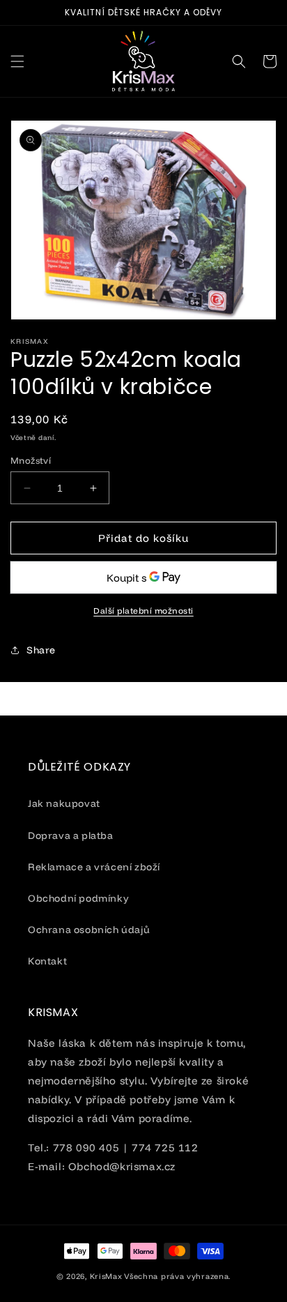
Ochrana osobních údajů (89, 929)
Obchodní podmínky (78, 898)
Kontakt (47, 961)
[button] (17, 61)
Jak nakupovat (64, 803)
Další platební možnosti (143, 610)
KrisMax (106, 1276)
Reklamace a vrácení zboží (94, 867)
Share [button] (41, 650)
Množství (30, 460)
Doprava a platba (71, 835)
